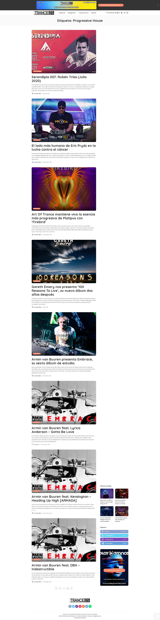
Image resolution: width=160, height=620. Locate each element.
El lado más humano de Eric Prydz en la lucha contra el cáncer (64, 147)
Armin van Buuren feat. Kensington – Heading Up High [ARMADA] (61, 498)
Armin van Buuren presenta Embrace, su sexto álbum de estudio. (62, 361)
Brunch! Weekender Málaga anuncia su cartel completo (105, 519)
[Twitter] (109, 12)
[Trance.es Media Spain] (44, 12)
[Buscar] (127, 12)
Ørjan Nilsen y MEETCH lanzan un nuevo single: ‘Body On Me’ (106, 502)
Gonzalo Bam (37, 93)
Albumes (37, 281)
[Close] (158, 5)
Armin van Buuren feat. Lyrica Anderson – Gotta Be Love (56, 430)
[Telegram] (117, 12)
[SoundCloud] (115, 12)
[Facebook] (107, 12)
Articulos (37, 140)
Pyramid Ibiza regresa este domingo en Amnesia (121, 519)
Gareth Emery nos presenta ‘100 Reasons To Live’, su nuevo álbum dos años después (62, 290)
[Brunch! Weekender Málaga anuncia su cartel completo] (106, 511)
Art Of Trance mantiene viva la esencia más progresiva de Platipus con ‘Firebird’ (63, 218)
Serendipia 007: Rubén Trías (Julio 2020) (59, 79)
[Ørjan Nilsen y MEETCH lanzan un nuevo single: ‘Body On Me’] (106, 494)
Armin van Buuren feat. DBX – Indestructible (56, 567)
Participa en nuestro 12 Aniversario (110, 5)
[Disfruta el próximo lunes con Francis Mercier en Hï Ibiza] (121, 494)
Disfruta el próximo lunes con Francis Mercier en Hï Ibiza (120, 502)
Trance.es (36, 444)
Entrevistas (37, 71)
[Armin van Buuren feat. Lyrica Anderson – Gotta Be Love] (64, 402)
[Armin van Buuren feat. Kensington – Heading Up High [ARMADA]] (64, 471)
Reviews (37, 208)
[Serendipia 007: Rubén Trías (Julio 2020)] (64, 51)
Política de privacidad (80, 618)
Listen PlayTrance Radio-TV (114, 570)
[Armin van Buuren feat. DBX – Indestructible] (64, 540)
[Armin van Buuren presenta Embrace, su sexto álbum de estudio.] (64, 334)
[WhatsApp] (119, 12)
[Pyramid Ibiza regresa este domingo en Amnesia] (121, 511)
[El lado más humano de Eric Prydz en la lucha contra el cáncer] (64, 120)
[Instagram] (111, 12)
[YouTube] (113, 12)
